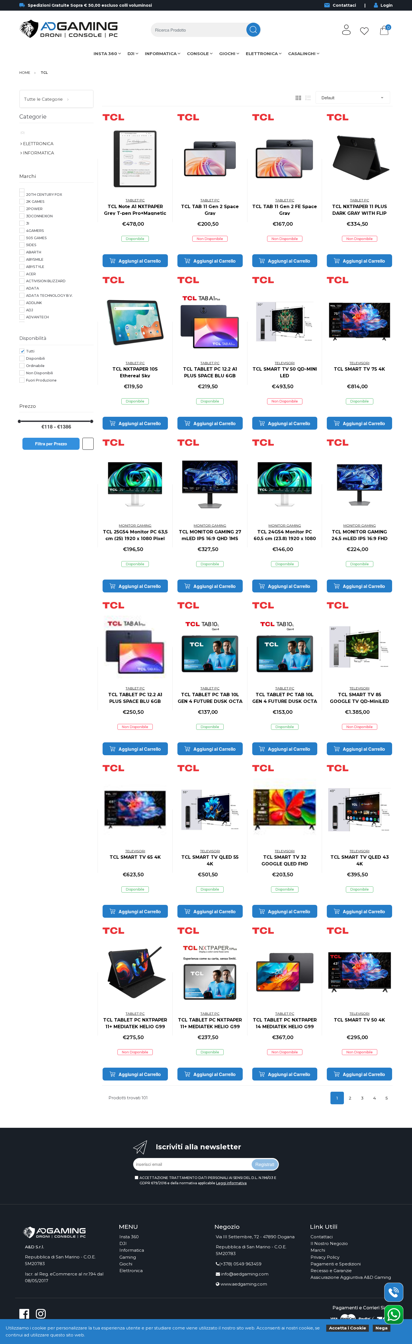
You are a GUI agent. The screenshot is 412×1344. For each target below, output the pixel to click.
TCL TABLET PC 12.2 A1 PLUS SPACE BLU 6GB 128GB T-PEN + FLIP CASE (135, 701)
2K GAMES (35, 201)
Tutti (30, 351)
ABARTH (33, 252)
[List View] (308, 97)
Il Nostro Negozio (329, 1243)
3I (27, 223)
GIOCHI (227, 53)
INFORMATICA (161, 53)
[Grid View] (298, 97)
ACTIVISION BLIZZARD (46, 281)
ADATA (32, 288)
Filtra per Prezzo (51, 444)
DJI (131, 53)
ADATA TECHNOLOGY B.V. (49, 295)
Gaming (127, 1257)
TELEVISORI (285, 363)
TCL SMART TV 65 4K (135, 857)
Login (387, 5)
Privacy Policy (325, 1257)
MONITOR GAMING (135, 525)
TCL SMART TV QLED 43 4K (359, 861)
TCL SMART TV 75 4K (359, 369)
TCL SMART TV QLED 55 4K (210, 861)
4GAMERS (35, 231)
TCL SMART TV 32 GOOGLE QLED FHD (284, 861)
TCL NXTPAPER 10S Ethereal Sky (135, 372)
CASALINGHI (302, 53)
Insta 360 (129, 1236)
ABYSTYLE (35, 267)
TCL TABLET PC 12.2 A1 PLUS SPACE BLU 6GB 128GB (210, 375)
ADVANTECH (37, 317)
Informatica (131, 1250)
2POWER (34, 209)
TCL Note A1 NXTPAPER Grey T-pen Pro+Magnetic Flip (135, 213)
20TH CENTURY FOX (44, 194)
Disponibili (35, 358)
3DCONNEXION (39, 216)
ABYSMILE (34, 259)
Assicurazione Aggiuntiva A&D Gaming (351, 1277)
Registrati (264, 1164)
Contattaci (344, 5)
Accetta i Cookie (347, 1328)
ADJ (29, 310)
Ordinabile (35, 366)
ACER (31, 274)
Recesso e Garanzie (331, 1270)
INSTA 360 (105, 53)
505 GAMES (36, 238)
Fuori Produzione (41, 380)
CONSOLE (198, 53)
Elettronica (131, 1270)
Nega (382, 1328)
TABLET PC (135, 200)
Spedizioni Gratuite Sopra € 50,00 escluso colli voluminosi (90, 5)
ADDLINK (34, 303)
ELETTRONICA (262, 53)
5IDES (31, 245)
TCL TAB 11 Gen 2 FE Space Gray (284, 210)
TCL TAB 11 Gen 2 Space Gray (210, 210)
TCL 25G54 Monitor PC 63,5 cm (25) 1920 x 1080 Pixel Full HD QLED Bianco (135, 538)
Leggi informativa (231, 1183)
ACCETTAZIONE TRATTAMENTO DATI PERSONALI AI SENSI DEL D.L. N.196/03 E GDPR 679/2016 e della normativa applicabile (208, 1180)
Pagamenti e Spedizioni (336, 1264)
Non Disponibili (39, 373)
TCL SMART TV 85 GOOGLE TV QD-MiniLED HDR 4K (359, 701)
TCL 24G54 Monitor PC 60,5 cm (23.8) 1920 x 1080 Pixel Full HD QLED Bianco (284, 538)
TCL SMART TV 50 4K (359, 1020)
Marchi (318, 1250)
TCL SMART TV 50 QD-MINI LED (285, 372)
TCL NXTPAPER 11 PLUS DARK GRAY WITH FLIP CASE (359, 213)
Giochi (125, 1264)
